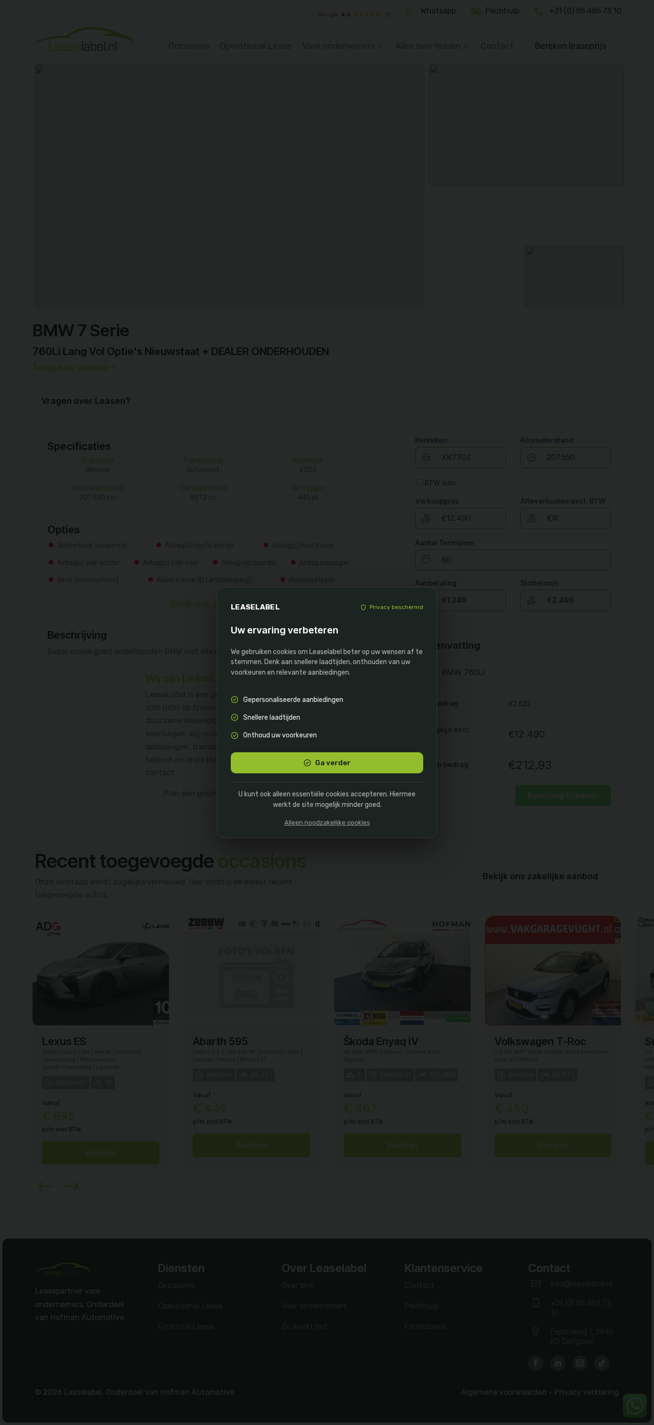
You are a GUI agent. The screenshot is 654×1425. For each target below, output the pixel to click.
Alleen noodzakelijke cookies (327, 822)
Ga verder (332, 762)
